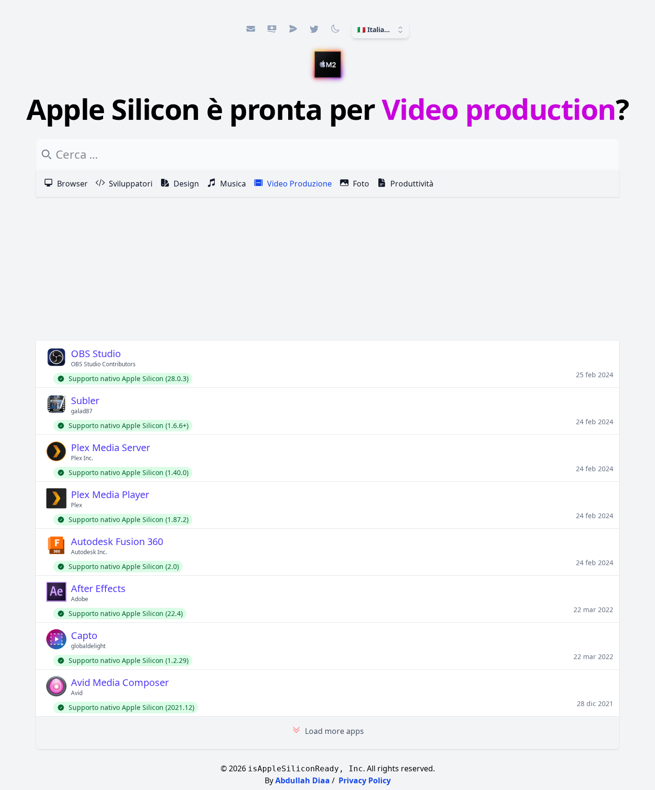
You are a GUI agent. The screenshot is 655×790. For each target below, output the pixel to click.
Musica (233, 183)
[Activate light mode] (335, 29)
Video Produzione (299, 183)
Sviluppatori (130, 183)
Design (186, 183)
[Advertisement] (327, 269)
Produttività (411, 183)
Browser (72, 183)
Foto (361, 183)
